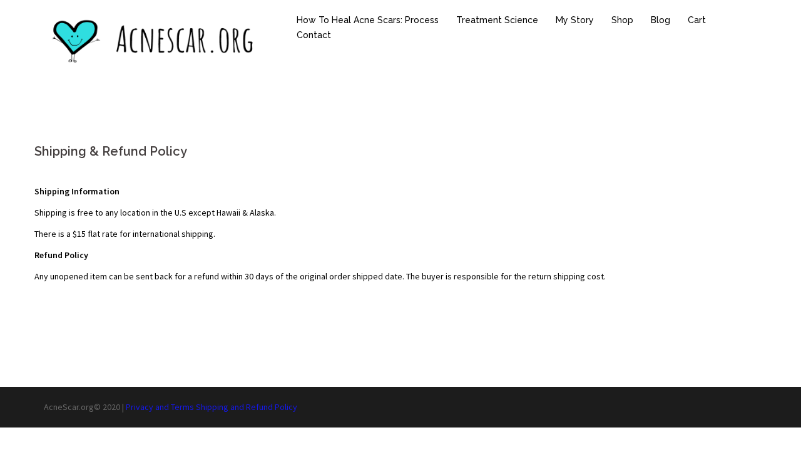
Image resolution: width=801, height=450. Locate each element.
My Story (575, 20)
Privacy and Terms (160, 406)
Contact (314, 35)
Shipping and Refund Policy (246, 406)
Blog (660, 20)
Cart (697, 20)
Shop (622, 20)
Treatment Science (497, 20)
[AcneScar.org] (156, 40)
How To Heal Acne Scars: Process (368, 20)
